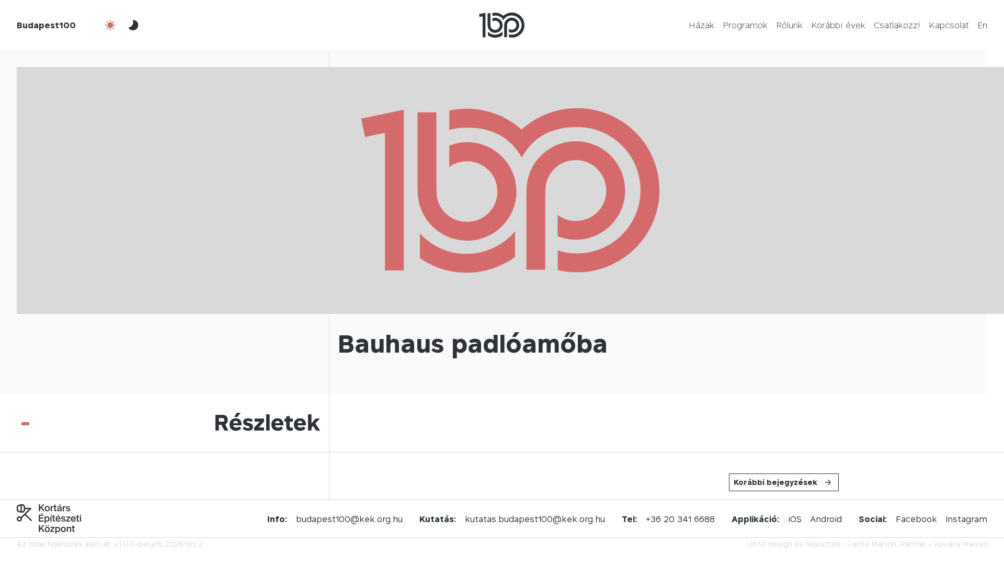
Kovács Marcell (961, 543)
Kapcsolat (949, 25)
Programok (745, 25)
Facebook (916, 519)
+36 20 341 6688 (680, 519)
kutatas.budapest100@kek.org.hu (535, 519)
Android (826, 519)
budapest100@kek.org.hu (349, 519)
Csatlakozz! (897, 25)
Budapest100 (46, 25)
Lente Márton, (873, 543)
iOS (795, 519)
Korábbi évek (838, 25)
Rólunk (789, 25)
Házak (701, 25)
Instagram (966, 519)
